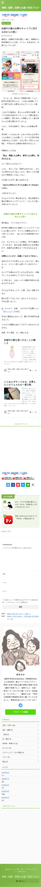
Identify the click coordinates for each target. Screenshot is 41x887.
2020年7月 (5, 779)
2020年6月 (5, 785)
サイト (4, 591)
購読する (22, 881)
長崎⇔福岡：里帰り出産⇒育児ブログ (20, 7)
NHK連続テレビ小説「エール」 (20, 93)
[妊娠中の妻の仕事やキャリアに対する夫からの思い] (23, 485)
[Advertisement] (20, 448)
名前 (3, 574)
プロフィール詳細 (20, 712)
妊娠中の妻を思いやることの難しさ (19, 614)
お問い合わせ (21, 871)
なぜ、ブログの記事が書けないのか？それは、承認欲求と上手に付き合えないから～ (26, 504)
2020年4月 (5, 797)
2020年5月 (5, 791)
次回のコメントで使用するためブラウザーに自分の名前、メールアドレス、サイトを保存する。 (20, 601)
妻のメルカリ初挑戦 (11, 311)
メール (4, 582)
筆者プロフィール (10, 869)
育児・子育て (7, 531)
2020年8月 (5, 772)
